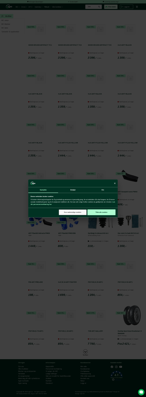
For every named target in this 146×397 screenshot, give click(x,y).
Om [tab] (103, 190)
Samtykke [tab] (43, 190)
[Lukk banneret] (115, 183)
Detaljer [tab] (73, 190)
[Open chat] (141, 392)
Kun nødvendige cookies (72, 212)
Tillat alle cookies (101, 212)
